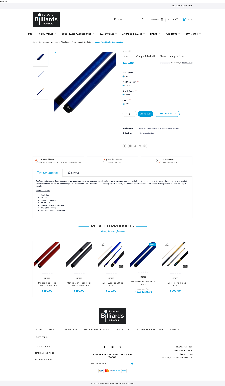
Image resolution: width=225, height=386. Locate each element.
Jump (128, 76)
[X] (140, 146)
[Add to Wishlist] (56, 253)
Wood (128, 94)
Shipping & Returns (44, 359)
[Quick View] (56, 246)
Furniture (171, 34)
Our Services (70, 329)
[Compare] (56, 259)
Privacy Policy (45, 346)
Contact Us (122, 329)
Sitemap (131, 383)
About (52, 329)
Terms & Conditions (44, 353)
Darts (153, 34)
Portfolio (42, 337)
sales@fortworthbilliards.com (178, 358)
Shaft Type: (130, 91)
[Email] (130, 146)
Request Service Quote (96, 329)
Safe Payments (168, 159)
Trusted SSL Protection (169, 162)
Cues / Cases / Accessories (76, 34)
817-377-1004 (185, 6)
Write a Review (187, 63)
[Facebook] (124, 146)
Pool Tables (46, 34)
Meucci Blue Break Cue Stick (143, 283)
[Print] (135, 146)
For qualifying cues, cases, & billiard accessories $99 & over (62, 162)
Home (29, 34)
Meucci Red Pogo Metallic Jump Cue (47, 284)
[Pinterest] (145, 146)
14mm (128, 85)
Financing (175, 329)
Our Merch (192, 34)
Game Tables (107, 34)
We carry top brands (114, 162)
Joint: (127, 100)
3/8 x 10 (128, 104)
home (39, 329)
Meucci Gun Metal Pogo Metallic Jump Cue (79, 284)
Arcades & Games (132, 34)
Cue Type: (129, 73)
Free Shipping (48, 159)
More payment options (131, 120)
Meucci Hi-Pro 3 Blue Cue (175, 284)
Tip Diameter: (131, 82)
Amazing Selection (115, 159)
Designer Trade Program (149, 329)
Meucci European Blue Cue (111, 284)
